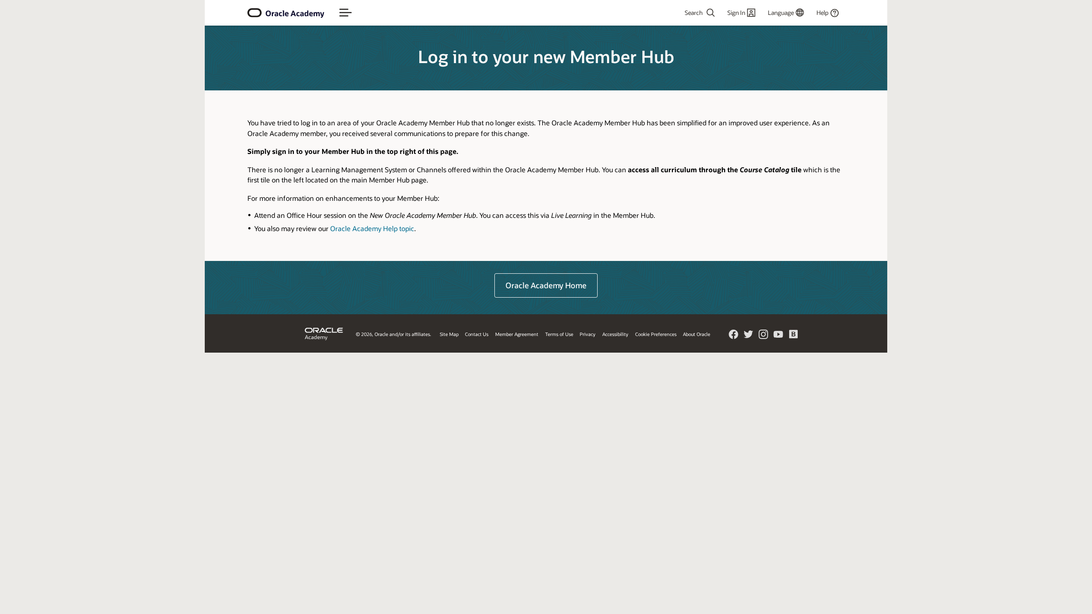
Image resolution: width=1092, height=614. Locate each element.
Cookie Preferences (656, 334)
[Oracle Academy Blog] (793, 337)
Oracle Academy (294, 13)
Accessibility (615, 334)
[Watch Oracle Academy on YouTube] (778, 336)
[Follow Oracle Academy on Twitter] (748, 336)
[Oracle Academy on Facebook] (733, 336)
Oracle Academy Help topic (372, 228)
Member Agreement (516, 334)
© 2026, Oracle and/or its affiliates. (393, 334)
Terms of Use (559, 334)
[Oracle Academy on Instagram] (763, 336)
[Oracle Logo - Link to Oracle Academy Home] (254, 13)
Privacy (587, 334)
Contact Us (476, 334)
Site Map (449, 334)
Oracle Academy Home (546, 285)
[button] (345, 13)
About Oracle (696, 334)
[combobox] (676, 13)
